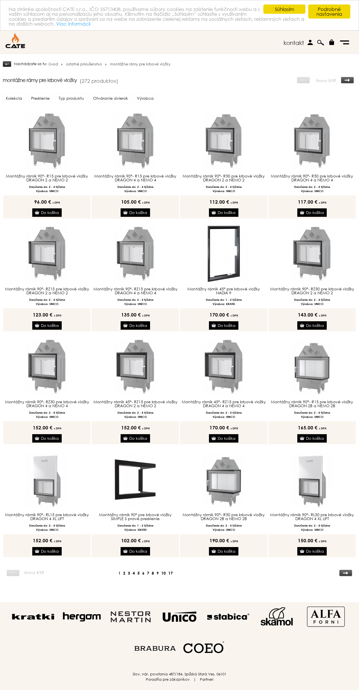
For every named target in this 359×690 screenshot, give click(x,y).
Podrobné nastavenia (329, 11)
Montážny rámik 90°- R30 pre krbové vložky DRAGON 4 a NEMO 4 (312, 178)
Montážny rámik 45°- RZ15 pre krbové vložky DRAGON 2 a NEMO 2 (135, 404)
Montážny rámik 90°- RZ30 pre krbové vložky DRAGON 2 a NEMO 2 (312, 291)
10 (163, 573)
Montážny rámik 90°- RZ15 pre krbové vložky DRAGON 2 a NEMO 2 (47, 291)
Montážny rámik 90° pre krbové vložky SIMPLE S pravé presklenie (135, 517)
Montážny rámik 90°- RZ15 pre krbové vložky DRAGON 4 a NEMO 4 (135, 291)
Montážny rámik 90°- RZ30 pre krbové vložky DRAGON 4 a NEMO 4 (47, 404)
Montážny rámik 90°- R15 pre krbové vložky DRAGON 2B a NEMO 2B (312, 404)
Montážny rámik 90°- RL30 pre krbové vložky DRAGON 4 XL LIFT (312, 517)
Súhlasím (284, 9)
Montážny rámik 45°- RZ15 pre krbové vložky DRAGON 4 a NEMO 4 (224, 404)
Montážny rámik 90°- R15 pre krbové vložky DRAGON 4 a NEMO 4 (135, 178)
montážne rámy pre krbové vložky (140, 64)
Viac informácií (73, 24)
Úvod (53, 64)
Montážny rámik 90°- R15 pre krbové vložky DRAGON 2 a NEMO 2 (47, 178)
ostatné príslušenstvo (84, 64)
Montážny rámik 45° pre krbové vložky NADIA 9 (223, 291)
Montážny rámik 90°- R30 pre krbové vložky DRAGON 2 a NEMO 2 (224, 178)
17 (170, 573)
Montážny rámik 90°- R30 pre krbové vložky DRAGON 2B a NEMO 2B (224, 517)
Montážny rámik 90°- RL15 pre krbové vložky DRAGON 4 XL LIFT (47, 517)
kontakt (294, 43)
